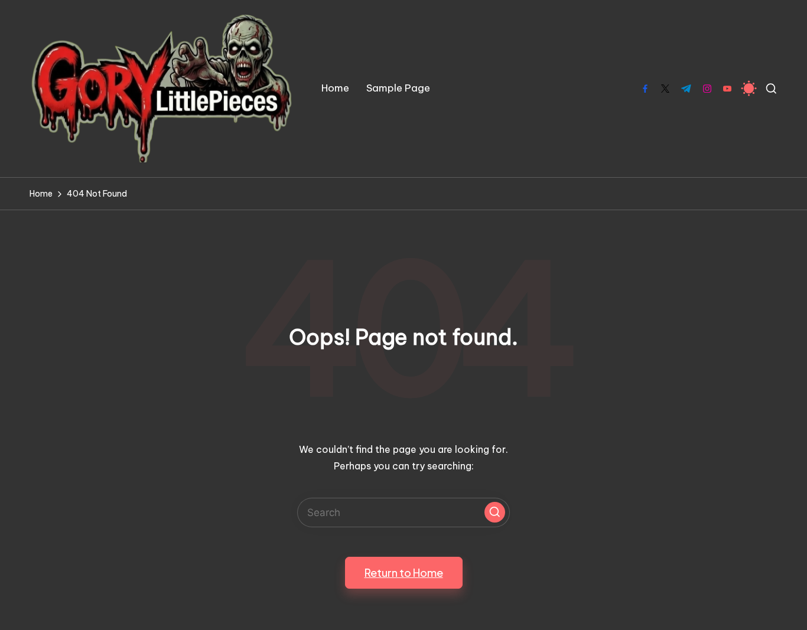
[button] (494, 512)
